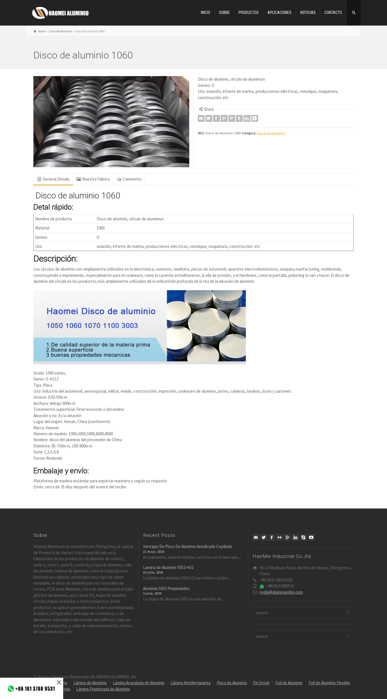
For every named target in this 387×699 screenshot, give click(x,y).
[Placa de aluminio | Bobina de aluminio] (60, 12)
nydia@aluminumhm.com (281, 592)
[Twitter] (208, 118)
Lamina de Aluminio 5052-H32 (168, 567)
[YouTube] (311, 537)
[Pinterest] (231, 118)
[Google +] (224, 118)
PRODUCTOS (249, 12)
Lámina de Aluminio (90, 682)
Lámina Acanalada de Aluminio (139, 682)
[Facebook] (216, 118)
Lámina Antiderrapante (191, 682)
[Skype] (303, 537)
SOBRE (224, 12)
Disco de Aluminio (271, 133)
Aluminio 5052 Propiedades (166, 588)
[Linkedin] (247, 118)
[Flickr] (279, 537)
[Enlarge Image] (111, 121)
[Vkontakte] (254, 118)
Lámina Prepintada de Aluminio (103, 689)
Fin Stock (261, 682)
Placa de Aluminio (232, 682)
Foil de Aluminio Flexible (329, 682)
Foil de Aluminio (289, 682)
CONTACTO (333, 12)
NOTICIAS (308, 12)
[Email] (201, 118)
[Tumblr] (239, 118)
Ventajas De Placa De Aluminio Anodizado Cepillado (187, 546)
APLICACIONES (279, 12)
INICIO (205, 12)
